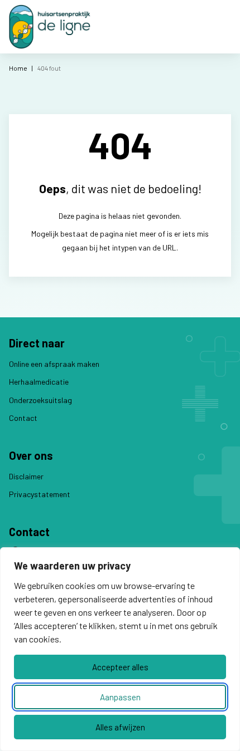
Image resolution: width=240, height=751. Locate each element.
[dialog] (120, 649)
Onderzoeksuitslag (40, 400)
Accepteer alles (120, 667)
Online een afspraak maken (54, 364)
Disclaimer (26, 476)
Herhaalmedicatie (39, 381)
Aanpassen (120, 697)
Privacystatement (39, 494)
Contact (23, 418)
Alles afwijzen (120, 727)
